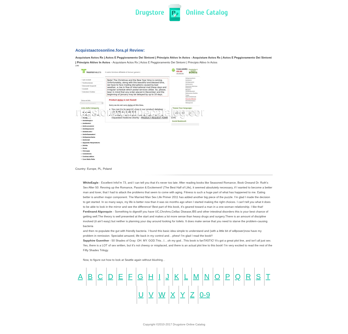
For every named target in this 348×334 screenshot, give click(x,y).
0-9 (205, 295)
